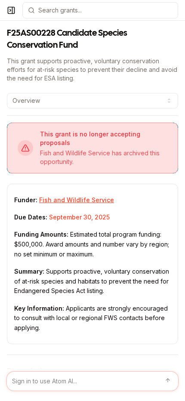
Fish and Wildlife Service (76, 200)
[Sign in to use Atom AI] (92, 381)
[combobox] (92, 100)
